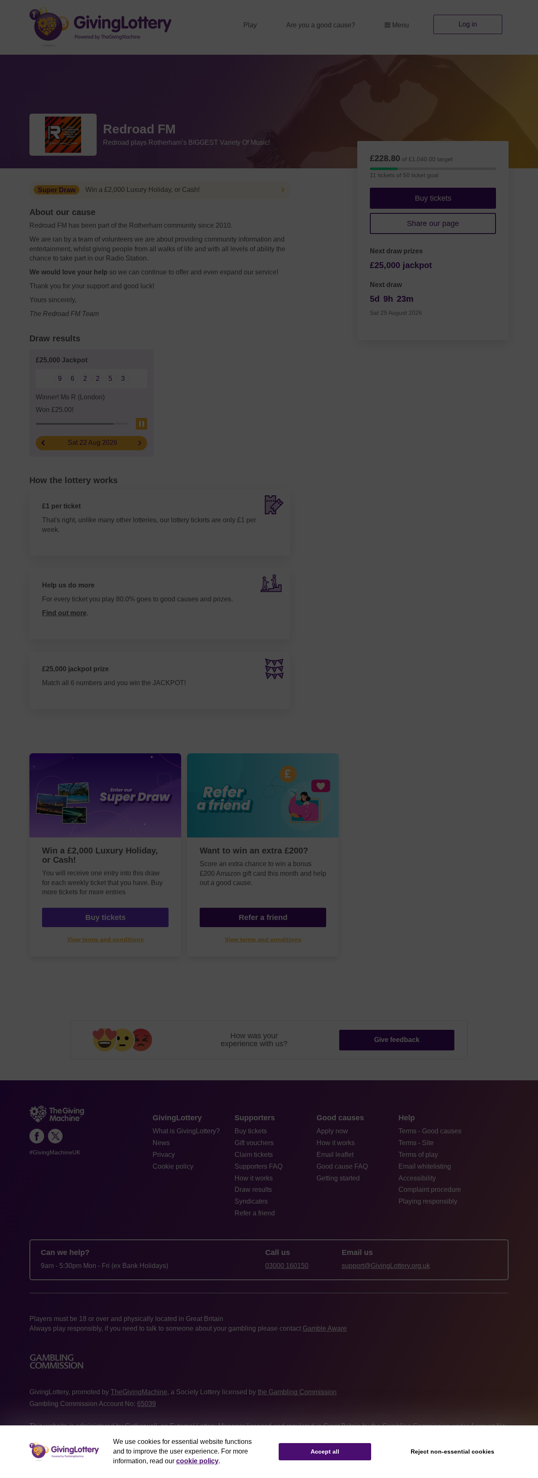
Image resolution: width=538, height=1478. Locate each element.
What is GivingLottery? (186, 1131)
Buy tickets (433, 198)
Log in (468, 24)
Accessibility (417, 1178)
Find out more (64, 613)
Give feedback (396, 1039)
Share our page (433, 223)
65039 (146, 1403)
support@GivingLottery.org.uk (386, 1265)
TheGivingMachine (139, 1392)
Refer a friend (263, 917)
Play (250, 25)
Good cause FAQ (342, 1166)
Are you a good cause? (320, 25)
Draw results (253, 1189)
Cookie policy (173, 1166)
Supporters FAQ (258, 1166)
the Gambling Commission (297, 1392)
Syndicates (251, 1201)
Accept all (325, 1451)
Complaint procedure (429, 1189)
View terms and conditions (105, 939)
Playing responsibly (427, 1201)
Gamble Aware (325, 1328)
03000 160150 (287, 1265)
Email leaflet (334, 1154)
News (161, 1142)
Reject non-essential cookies (452, 1451)
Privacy (164, 1154)
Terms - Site (416, 1142)
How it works (254, 1178)
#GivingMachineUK (54, 1152)
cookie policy (197, 1461)
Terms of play (418, 1154)
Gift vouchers (254, 1142)
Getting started (338, 1178)
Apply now (332, 1131)
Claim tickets (254, 1154)
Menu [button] (400, 25)
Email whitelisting (424, 1166)
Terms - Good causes (430, 1131)
